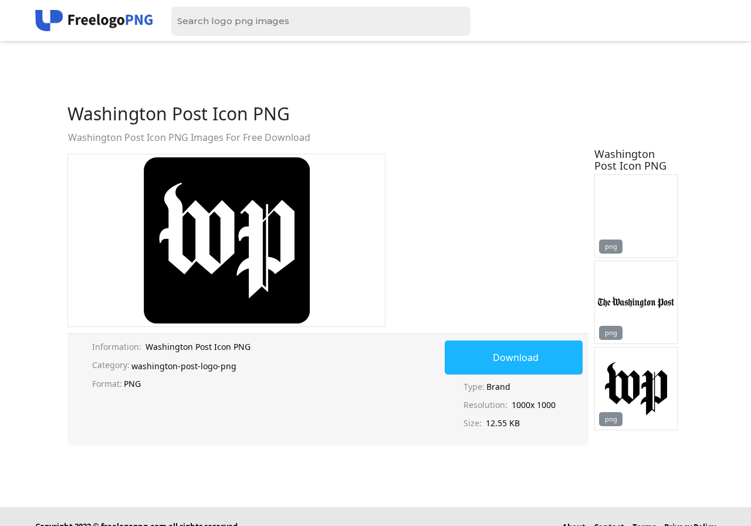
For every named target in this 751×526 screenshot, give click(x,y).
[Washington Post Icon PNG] (636, 216)
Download (516, 357)
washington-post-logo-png (183, 366)
